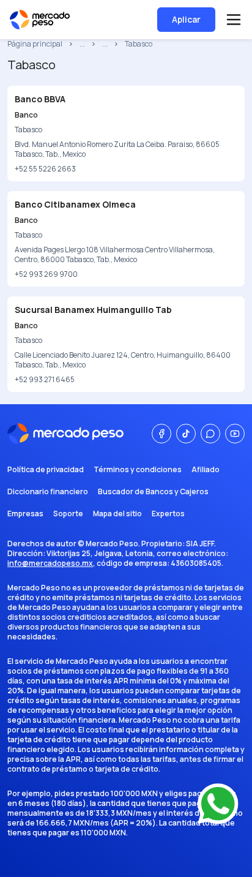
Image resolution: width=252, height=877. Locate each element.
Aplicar (186, 19)
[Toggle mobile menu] (233, 19)
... (82, 44)
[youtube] (235, 433)
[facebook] (161, 433)
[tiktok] (186, 433)
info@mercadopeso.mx (50, 563)
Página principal (34, 44)
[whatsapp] (210, 433)
